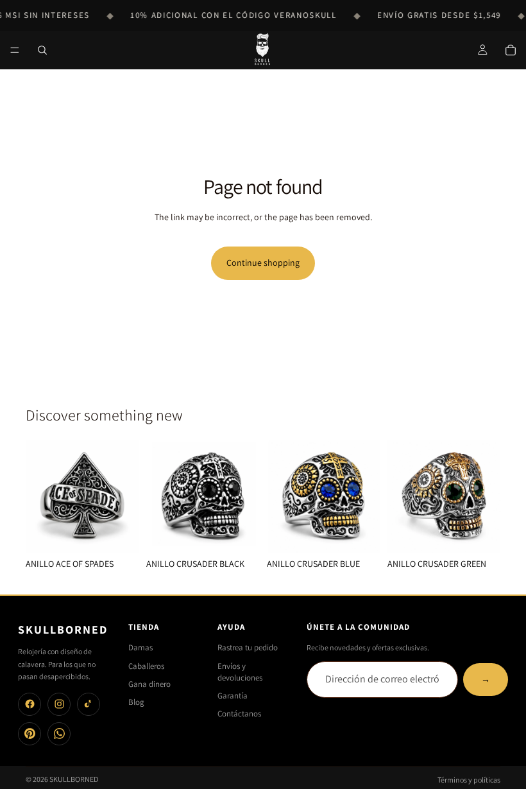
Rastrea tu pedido (247, 647)
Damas (140, 647)
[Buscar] (42, 50)
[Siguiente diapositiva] (124, 496)
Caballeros (146, 666)
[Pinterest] (29, 733)
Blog (136, 702)
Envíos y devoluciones (239, 672)
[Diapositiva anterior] (40, 496)
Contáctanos (239, 713)
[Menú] (15, 50)
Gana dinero (149, 684)
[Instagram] (59, 704)
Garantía (232, 695)
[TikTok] (88, 704)
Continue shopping (263, 262)
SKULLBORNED (73, 779)
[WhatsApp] (59, 733)
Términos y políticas (468, 780)
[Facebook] (29, 704)
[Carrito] (510, 50)
